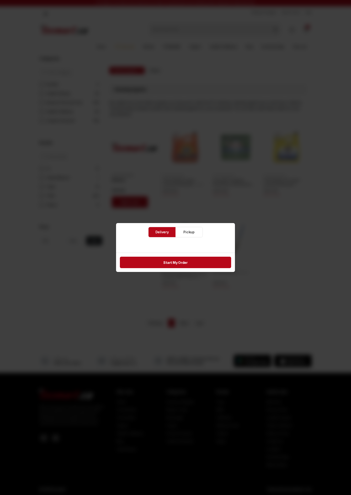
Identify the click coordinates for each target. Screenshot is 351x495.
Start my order (175, 263)
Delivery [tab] (162, 232)
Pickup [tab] (189, 232)
